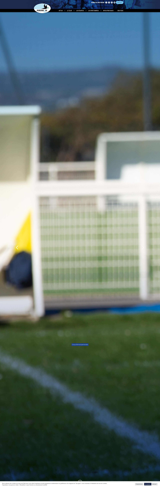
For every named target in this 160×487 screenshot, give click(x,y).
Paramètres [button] (139, 484)
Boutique (120, 10)
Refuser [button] (154, 484)
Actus (61, 10)
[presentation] (17, 247)
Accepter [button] (147, 484)
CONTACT (119, 2)
